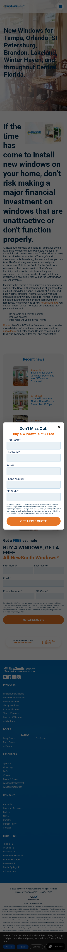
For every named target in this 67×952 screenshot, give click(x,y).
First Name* (14, 440)
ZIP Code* (13, 491)
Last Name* (13, 452)
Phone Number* (16, 479)
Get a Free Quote (33, 521)
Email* (10, 465)
